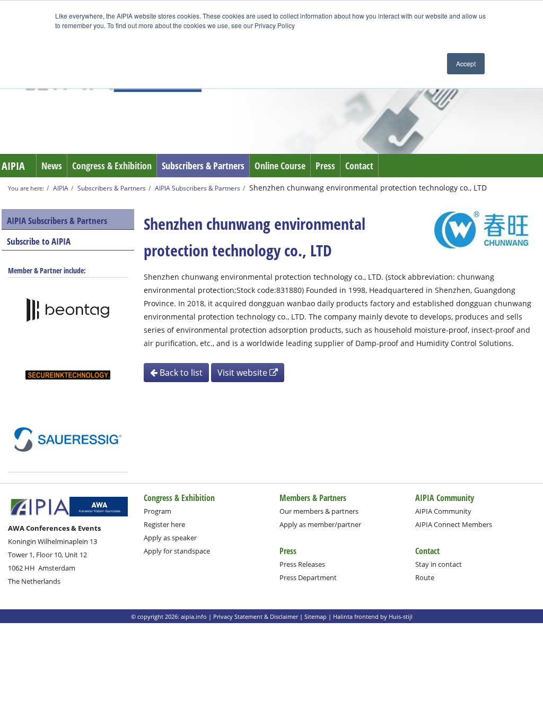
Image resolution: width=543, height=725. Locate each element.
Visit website (243, 372)
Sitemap (315, 616)
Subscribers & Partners (203, 165)
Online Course (280, 165)
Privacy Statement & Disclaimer (255, 616)
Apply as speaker (170, 537)
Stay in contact (438, 564)
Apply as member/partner (320, 524)
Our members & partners (318, 511)
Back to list (180, 372)
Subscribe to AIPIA (39, 241)
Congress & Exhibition (112, 165)
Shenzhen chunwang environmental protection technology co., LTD (368, 188)
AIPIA (13, 166)
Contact (359, 165)
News (51, 165)
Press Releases (302, 564)
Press (325, 165)
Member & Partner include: (47, 270)
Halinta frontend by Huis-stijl (373, 616)
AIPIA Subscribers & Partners (197, 188)
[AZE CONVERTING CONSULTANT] (68, 375)
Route (424, 577)
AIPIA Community (443, 511)
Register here (164, 524)
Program (157, 511)
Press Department (308, 577)
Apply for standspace (177, 551)
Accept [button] (466, 63)
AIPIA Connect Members (453, 524)
